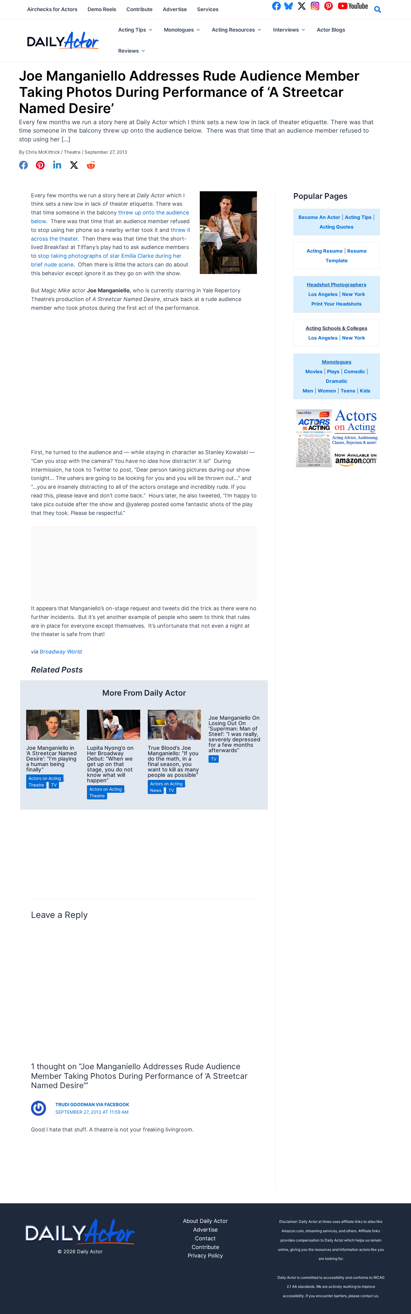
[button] (378, 10)
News (155, 790)
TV (54, 784)
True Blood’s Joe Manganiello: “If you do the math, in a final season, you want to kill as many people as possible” (173, 761)
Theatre (72, 152)
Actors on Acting (45, 778)
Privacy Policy (205, 1255)
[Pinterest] (40, 165)
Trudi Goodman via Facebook (92, 1104)
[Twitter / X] (74, 165)
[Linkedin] (57, 165)
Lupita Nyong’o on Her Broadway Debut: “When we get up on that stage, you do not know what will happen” (110, 764)
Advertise (205, 1229)
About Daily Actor (205, 1221)
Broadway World (61, 651)
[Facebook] (23, 165)
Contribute (205, 1247)
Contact (205, 1238)
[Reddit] (90, 165)
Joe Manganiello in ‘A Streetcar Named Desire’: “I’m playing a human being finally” (51, 759)
